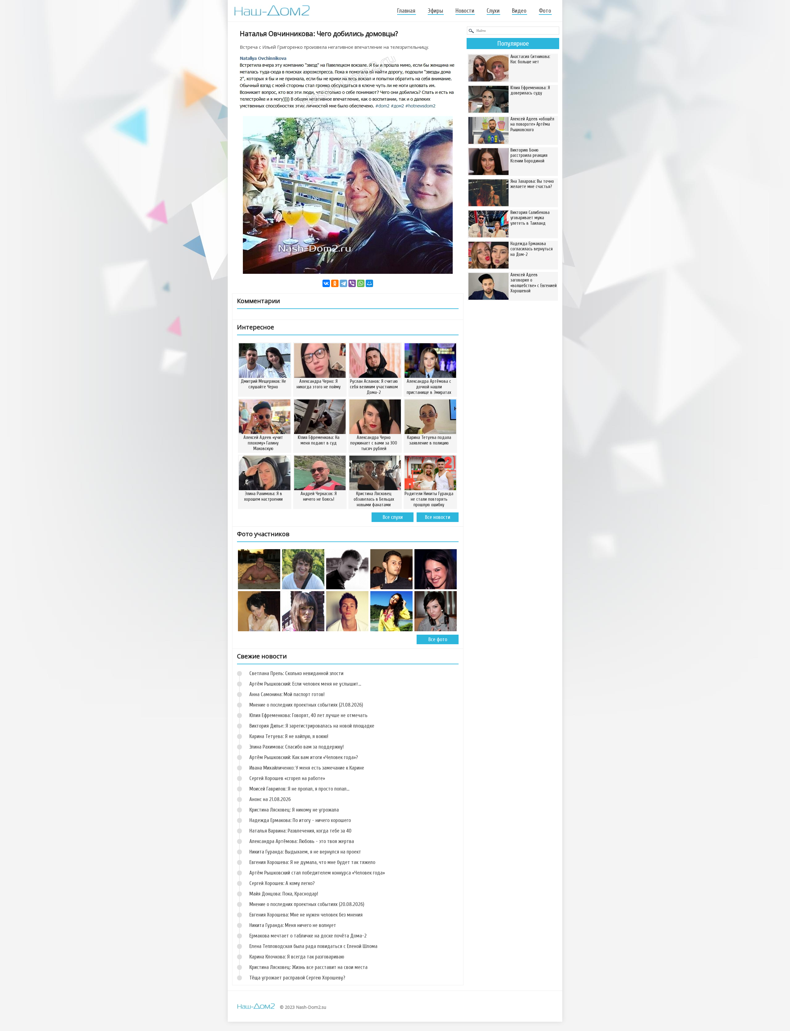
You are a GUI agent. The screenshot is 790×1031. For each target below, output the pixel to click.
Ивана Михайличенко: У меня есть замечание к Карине (306, 768)
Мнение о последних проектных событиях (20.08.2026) (306, 904)
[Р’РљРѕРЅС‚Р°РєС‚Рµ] (326, 283)
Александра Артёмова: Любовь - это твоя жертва (301, 841)
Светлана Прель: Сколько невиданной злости (296, 673)
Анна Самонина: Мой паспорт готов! (287, 694)
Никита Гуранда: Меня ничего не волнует (292, 925)
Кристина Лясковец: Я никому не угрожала (294, 810)
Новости (464, 10)
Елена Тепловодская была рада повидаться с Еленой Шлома (313, 946)
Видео (519, 10)
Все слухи (393, 517)
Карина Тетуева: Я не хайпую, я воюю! (288, 736)
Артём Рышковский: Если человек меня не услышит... (305, 684)
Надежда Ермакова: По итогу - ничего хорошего (300, 820)
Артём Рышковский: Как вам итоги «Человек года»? (303, 757)
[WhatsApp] (360, 283)
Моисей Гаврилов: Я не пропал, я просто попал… (299, 789)
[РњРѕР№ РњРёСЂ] (369, 283)
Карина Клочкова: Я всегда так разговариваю (296, 957)
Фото (545, 10)
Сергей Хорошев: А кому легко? (282, 883)
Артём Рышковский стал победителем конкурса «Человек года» (317, 873)
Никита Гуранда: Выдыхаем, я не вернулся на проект (305, 852)
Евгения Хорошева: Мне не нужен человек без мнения (306, 915)
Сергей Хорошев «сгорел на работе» (287, 778)
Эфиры (435, 10)
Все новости (437, 517)
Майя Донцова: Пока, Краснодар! (283, 894)
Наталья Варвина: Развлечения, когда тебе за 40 (300, 831)
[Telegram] (343, 283)
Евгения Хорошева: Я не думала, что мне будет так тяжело (312, 862)
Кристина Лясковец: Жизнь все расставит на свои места (308, 967)
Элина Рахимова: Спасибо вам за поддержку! (296, 747)
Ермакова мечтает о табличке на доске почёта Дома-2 (308, 936)
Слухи (493, 10)
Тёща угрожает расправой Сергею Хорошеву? (297, 978)
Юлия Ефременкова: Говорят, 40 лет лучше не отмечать (308, 715)
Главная (406, 10)
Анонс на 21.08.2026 (270, 799)
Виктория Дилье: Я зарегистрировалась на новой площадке (311, 726)
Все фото (437, 639)
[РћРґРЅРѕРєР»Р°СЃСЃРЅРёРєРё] (335, 283)
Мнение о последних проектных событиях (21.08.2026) (306, 705)
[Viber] (352, 283)
